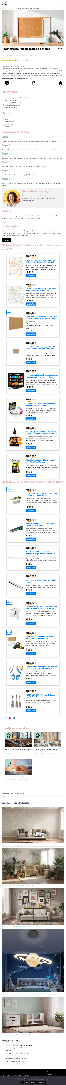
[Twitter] (6, 718)
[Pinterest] (10, 718)
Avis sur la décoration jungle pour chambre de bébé (18, 885)
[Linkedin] (14, 718)
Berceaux (36, 753)
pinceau (7, 126)
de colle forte (11, 107)
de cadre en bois (12, 105)
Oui (22, 1082)
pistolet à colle (9, 124)
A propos (49, 1072)
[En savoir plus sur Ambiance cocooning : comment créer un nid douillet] (18, 739)
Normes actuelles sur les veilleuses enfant (18, 777)
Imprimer (6, 240)
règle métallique (9, 121)
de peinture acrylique (13, 103)
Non (27, 1082)
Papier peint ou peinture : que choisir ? (14, 845)
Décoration (8, 753)
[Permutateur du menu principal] (62, 3)
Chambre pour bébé (45, 753)
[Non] (64, 1080)
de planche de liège (12, 100)
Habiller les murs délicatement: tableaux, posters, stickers (20, 926)
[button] (13, 66)
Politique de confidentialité (38, 1082)
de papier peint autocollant (16, 98)
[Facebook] (2, 718)
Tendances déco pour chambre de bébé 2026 (16, 1035)
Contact (49, 1074)
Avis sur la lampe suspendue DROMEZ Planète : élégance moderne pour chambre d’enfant (30, 994)
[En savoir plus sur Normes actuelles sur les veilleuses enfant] (18, 767)
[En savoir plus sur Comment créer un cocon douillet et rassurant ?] (47, 739)
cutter (6, 119)
